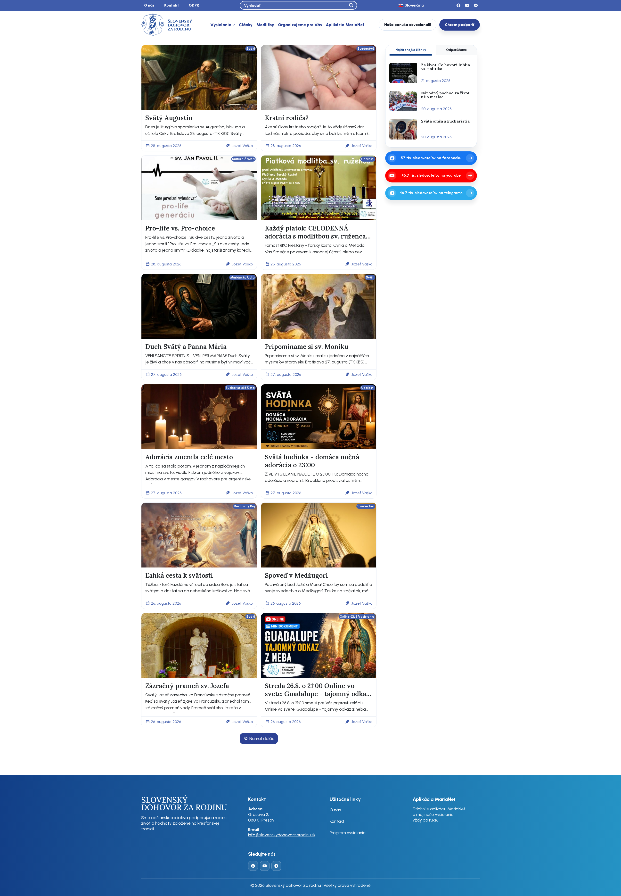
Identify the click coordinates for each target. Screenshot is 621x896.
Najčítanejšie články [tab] (410, 50)
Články (246, 24)
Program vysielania (348, 832)
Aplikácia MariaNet (345, 24)
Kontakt (171, 5)
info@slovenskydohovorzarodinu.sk (281, 834)
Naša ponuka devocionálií (407, 24)
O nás (149, 5)
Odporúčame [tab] (456, 50)
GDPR (194, 5)
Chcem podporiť (459, 24)
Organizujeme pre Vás (300, 24)
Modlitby (265, 24)
